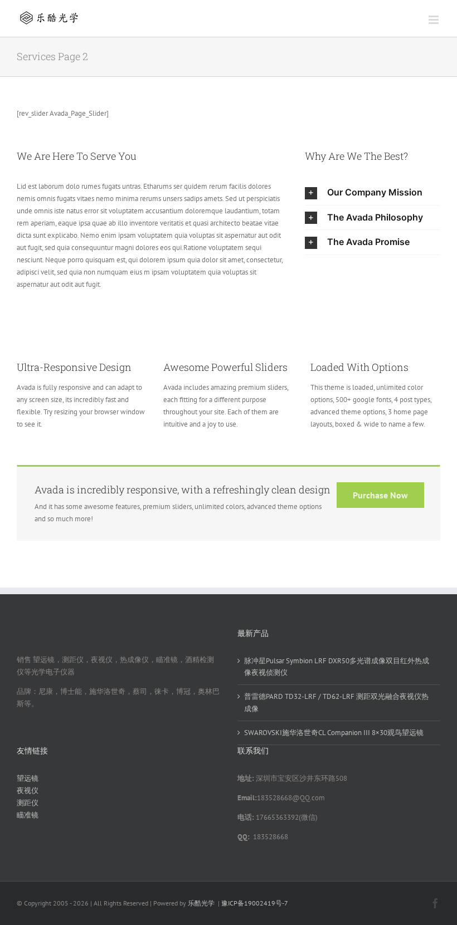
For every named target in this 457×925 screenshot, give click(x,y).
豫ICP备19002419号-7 (254, 903)
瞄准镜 (27, 815)
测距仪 (27, 802)
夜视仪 (27, 790)
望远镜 (27, 778)
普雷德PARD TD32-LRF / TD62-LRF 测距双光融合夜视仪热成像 (336, 702)
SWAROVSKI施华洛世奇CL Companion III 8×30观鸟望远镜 (334, 732)
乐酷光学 (201, 903)
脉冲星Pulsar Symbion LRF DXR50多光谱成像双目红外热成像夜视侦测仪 (336, 667)
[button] (372, 192)
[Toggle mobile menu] (434, 20)
